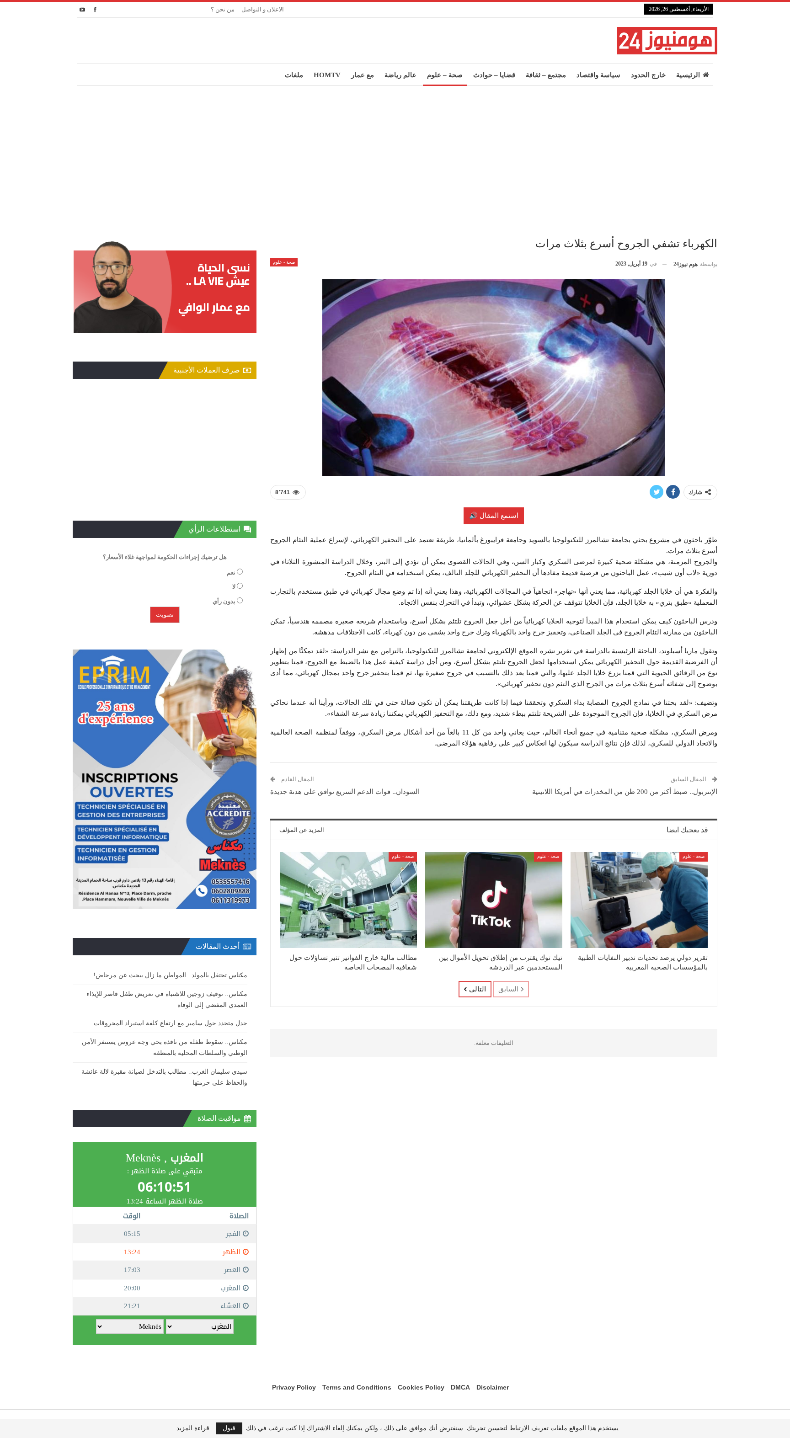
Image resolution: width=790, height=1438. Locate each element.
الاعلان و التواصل (262, 9)
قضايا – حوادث (494, 75)
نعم (231, 572)
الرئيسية (688, 75)
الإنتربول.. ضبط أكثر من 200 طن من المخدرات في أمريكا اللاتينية (624, 791)
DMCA (460, 1387)
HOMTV (327, 75)
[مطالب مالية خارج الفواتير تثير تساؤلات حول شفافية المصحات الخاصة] (348, 900)
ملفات (294, 75)
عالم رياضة (400, 75)
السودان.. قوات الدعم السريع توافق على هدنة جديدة (345, 791)
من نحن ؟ (223, 9)
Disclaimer (492, 1387)
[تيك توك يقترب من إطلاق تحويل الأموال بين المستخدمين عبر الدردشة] (493, 900)
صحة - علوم (284, 262)
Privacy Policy (294, 1387)
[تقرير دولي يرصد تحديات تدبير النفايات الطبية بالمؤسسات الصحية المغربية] (639, 900)
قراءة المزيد (192, 1428)
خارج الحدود (648, 75)
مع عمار (362, 75)
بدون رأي (224, 601)
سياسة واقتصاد (598, 75)
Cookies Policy (421, 1387)
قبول (229, 1428)
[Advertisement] (395, 154)
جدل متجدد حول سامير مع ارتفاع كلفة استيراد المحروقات (170, 1023)
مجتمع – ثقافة (546, 75)
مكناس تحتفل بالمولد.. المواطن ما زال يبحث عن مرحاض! (170, 975)
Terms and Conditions (356, 1387)
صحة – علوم (445, 75)
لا (233, 586)
